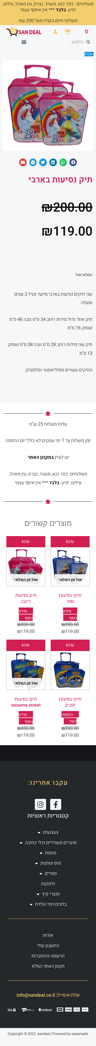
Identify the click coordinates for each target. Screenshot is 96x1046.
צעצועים (51, 832)
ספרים (51, 873)
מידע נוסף (26, 718)
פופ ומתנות (50, 863)
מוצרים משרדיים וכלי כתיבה (51, 842)
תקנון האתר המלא (48, 966)
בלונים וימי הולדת (51, 904)
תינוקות (48, 883)
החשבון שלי (48, 945)
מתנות (50, 852)
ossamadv (80, 1033)
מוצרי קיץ (51, 894)
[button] (24, 42)
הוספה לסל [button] (69, 718)
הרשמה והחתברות (48, 955)
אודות (48, 935)
